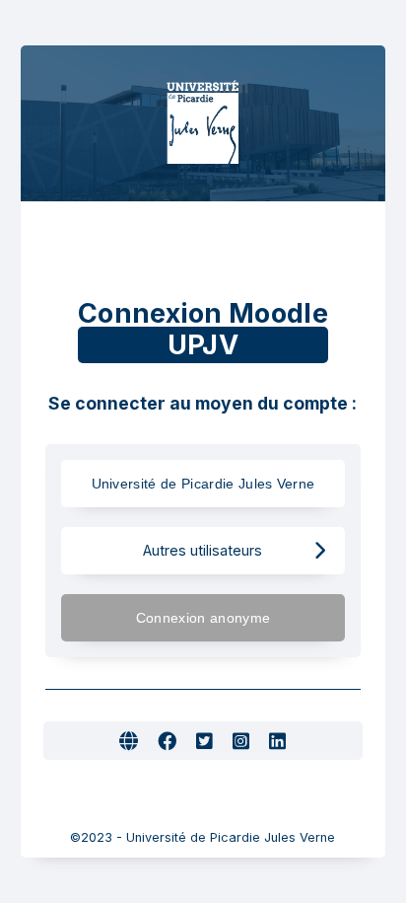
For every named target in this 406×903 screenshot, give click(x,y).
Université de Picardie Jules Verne (203, 483)
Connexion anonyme (203, 618)
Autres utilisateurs (202, 550)
